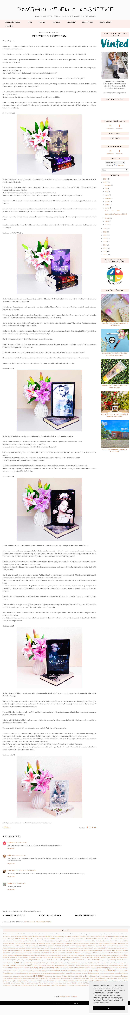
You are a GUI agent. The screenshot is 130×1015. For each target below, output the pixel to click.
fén (23, 946)
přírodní (52, 971)
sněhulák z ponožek (114, 973)
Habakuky (125, 946)
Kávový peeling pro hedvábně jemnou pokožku (114, 415)
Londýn (108, 955)
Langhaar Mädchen (34, 955)
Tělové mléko (97, 978)
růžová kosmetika (33, 973)
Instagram (13, 950)
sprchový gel (87, 976)
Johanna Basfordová (43, 950)
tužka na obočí (75, 981)
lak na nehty (19, 955)
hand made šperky (20, 948)
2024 (104, 182)
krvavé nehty (81, 953)
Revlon (126, 971)
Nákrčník (90, 960)
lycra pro (121, 955)
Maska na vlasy (56, 957)
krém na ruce (73, 952)
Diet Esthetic (22, 943)
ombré (107, 963)
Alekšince (52, 934)
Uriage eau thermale (120, 981)
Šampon (41, 978)
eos (124, 943)
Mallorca (20, 957)
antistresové (96, 934)
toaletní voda (44, 981)
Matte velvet (83, 957)
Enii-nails (120, 943)
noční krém (33, 963)
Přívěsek (69, 971)
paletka (36, 965)
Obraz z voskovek (65, 963)
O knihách (9, 26)
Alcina (47, 934)
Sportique (58, 976)
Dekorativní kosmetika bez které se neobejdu (114, 354)
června (107, 201)
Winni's (35, 985)
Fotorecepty (58, 946)
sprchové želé (78, 976)
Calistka (10, 842)
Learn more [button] (104, 1003)
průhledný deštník (33, 971)
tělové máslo (89, 978)
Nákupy (96, 959)
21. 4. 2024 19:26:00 (29, 870)
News (30, 22)
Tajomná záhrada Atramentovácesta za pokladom (64, 978)
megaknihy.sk (98, 957)
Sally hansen (66, 973)
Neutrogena (10, 963)
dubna (107, 208)
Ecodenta (86, 943)
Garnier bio (94, 946)
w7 (21, 985)
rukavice (25, 973)
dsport (66, 943)
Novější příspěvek (15, 915)
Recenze (42, 22)
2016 (104, 251)
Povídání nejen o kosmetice (65, 10)
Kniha (9, 828)
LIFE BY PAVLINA (15, 870)
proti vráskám (25, 971)
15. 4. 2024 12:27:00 (18, 855)
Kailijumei (69, 950)
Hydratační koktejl (92, 948)
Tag (50, 978)
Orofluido (18, 965)
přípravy (47, 971)
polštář (95, 968)
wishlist (40, 985)
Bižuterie (5, 939)
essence (5, 946)
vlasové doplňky (72, 983)
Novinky (44, 963)
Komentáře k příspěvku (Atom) (37, 922)
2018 (104, 245)
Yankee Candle (50, 985)
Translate (121, 165)
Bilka (103, 936)
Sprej (72, 976)
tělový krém (113, 978)
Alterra (64, 934)
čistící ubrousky (77, 941)
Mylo (68, 960)
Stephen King (106, 976)
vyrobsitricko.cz (7, 985)
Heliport (38, 948)
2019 (104, 242)
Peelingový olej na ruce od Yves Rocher (114, 386)
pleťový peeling (54, 967)
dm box (45, 943)
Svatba (13, 978)
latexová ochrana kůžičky (55, 955)
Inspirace (56, 22)
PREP (120, 968)
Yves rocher (59, 985)
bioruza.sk (121, 936)
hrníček (85, 948)
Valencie (17, 983)
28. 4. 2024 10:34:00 (19, 883)
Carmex (64, 939)
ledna (107, 224)
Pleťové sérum (29, 968)
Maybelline (90, 957)
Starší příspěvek (84, 915)
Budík (47, 939)
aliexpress (59, 934)
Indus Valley (125, 948)
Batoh (84, 936)
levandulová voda (82, 955)
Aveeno (12, 936)
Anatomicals (75, 934)
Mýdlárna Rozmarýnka (57, 960)
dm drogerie (52, 943)
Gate (108, 946)
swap (28, 978)
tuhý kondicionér (58, 981)
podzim (71, 968)
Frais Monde (65, 946)
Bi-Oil (100, 936)
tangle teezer (81, 978)
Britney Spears (41, 939)
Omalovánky (101, 963)
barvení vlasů (79, 936)
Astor (114, 934)
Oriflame (12, 965)
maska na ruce (47, 957)
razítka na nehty (103, 971)
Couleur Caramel (115, 939)
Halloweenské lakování (9, 948)
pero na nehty (112, 965)
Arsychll (110, 934)
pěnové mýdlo (97, 965)
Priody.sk (125, 968)
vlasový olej (81, 983)
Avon (19, 936)
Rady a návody (106, 22)
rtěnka (21, 973)
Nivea (27, 963)
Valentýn (23, 983)
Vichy (64, 983)
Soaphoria (122, 973)
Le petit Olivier (66, 955)
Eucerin (12, 946)
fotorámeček (51, 946)
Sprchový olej (95, 976)
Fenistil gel (27, 946)
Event (16, 946)
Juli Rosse (58, 950)
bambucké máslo (70, 936)
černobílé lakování (14, 941)
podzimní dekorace (79, 968)
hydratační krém (102, 948)
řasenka (47, 973)
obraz (58, 963)
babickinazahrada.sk (27, 936)
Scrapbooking (77, 973)
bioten (126, 936)
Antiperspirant (88, 934)
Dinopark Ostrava (31, 943)
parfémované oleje (62, 965)
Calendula (52, 939)
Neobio (5, 963)
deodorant (5, 943)
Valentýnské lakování (32, 983)
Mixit (19, 960)
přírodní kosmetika (61, 970)
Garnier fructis (102, 946)
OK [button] (109, 1008)
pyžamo (82, 971)
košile (42, 953)
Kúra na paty (98, 953)
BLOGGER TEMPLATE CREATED (63, 1003)
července (108, 198)
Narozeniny (112, 960)
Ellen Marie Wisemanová (102, 943)
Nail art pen (84, 960)
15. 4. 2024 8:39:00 (20, 842)
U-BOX (97, 981)
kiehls (104, 950)
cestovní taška (101, 939)
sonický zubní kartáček (26, 976)
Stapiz (101, 976)
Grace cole (120, 946)
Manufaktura (32, 957)
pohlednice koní (89, 968)
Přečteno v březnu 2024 (112, 211)
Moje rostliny (25, 960)
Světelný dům (18, 978)
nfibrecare (22, 963)
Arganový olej (103, 934)
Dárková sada (95, 941)
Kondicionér (6, 953)
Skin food (106, 973)
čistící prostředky (67, 941)
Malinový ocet (13, 957)
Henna (42, 948)
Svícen (25, 978)
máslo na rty (65, 957)
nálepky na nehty (104, 960)
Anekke (81, 934)
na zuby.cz (73, 960)
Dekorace (112, 941)
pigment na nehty (123, 965)
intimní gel (19, 950)
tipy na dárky (29, 981)
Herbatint (52, 948)
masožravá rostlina (74, 957)
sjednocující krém (98, 973)
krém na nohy (65, 953)
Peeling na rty (80, 965)
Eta (9, 946)
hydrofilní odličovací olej (114, 948)
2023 (104, 228)
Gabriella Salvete (81, 946)
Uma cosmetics (110, 981)
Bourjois (35, 939)
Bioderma (115, 936)
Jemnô (36, 950)
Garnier (89, 946)
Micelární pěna (106, 957)
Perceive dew (104, 965)
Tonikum (51, 981)
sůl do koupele (7, 978)
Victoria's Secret (57, 983)
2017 (104, 248)
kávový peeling (92, 950)
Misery (16, 960)
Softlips (18, 976)
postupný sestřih (114, 968)
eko (94, 943)
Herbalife (47, 948)
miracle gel (10, 960)
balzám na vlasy (59, 936)
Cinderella (108, 939)
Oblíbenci (54, 963)
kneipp (108, 950)
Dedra (101, 941)
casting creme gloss (71, 939)
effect (91, 943)
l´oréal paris (120, 953)
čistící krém (45, 941)
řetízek (52, 973)
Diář (16, 943)
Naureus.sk (120, 960)
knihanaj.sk (119, 950)
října (106, 188)
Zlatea (76, 985)
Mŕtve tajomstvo (42, 960)
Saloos (72, 973)
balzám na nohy (41, 936)
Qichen (86, 971)
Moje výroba (33, 959)
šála (37, 978)
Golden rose (113, 946)
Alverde (69, 934)
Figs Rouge (36, 946)
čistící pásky (51, 941)
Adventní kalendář (16, 934)
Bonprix (29, 938)
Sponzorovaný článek (50, 976)
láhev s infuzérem (10, 955)
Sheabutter (84, 973)
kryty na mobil (91, 953)
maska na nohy (40, 957)
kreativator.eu (56, 953)
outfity (31, 965)
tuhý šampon (67, 981)
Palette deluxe (43, 965)
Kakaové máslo (76, 950)
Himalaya (58, 948)
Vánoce (41, 983)
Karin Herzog (84, 950)
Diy (37, 943)
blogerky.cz (11, 939)
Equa (127, 943)
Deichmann (106, 941)
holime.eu (72, 948)
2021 (104, 235)
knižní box (125, 950)
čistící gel (22, 941)
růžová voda (41, 973)
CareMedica (58, 939)
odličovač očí (87, 963)
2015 (104, 255)
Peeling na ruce (88, 965)
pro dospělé (6, 971)
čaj (8, 941)
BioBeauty (109, 936)
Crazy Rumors (124, 939)
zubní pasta (81, 985)
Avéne (16, 936)
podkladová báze (64, 968)
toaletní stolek (37, 981)
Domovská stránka (12, 22)
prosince (107, 185)
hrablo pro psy (79, 948)
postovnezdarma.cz (103, 967)
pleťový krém (38, 967)
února (107, 221)
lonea (112, 955)
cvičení (5, 941)
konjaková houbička (16, 953)
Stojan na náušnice (116, 976)
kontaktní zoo (24, 953)
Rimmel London (8, 973)
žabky (86, 985)
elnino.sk (113, 943)
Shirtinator (91, 973)
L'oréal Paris (113, 953)
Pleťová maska (12, 967)
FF (31, 946)
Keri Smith (99, 950)
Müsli (48, 960)
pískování (5, 968)
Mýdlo (65, 960)
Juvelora (63, 950)
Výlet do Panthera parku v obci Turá (114, 450)
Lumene (116, 955)
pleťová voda (21, 968)
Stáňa (9, 855)
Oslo (22, 965)
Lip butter (89, 955)
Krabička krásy (48, 953)
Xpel (44, 985)
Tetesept (16, 981)
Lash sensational (43, 955)
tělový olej (121, 978)
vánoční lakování (48, 983)
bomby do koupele (20, 939)
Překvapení (41, 971)
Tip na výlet (22, 981)
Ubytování (103, 981)
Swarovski (32, 978)
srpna (107, 195)
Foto (40, 946)
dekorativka (118, 941)
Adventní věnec (27, 934)
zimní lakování (70, 985)
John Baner (52, 950)
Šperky (46, 978)
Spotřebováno (66, 976)
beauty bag (95, 936)
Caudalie (83, 939)
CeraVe (88, 939)
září (106, 191)
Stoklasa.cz (124, 976)
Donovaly (58, 943)
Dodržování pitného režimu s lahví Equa (115, 324)
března (107, 218)
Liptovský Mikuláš (101, 955)
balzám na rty (50, 936)
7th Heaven (6, 934)
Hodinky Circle (65, 948)
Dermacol (11, 943)
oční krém (74, 963)
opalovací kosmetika (115, 963)
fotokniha (44, 946)
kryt (86, 953)
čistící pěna (58, 941)
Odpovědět (11, 848)
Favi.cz (20, 946)
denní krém (125, 941)
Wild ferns (29, 985)
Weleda (24, 985)
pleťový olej (45, 968)
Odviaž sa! (94, 963)
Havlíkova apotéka (31, 948)
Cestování (71, 22)
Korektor (37, 953)
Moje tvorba (87, 22)
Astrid (118, 934)
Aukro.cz (123, 934)
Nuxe (48, 963)
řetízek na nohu (58, 973)
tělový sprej (11, 981)
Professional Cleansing (15, 971)
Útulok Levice (10, 983)
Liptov (94, 955)
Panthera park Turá (52, 965)
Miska (10, 883)
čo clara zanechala (87, 941)
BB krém (89, 936)
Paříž (73, 965)
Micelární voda (115, 957)
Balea (34, 936)
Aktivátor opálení (36, 934)
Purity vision (76, 971)
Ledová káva (74, 955)
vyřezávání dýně (16, 985)
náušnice (126, 960)
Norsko (40, 963)
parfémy (70, 965)
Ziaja (64, 985)
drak (63, 943)
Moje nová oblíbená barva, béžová (116, 214)
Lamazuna (26, 955)
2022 (104, 232)
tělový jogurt (105, 978)
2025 (104, 179)
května (107, 205)
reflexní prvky (120, 971)
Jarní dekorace (27, 950)
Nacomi (78, 960)
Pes (117, 965)
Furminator (73, 946)
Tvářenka (82, 981)
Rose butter (16, 973)
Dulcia (70, 943)
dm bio (41, 943)
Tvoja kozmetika (89, 981)
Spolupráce (38, 975)
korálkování (32, 953)
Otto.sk (26, 965)
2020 (104, 238)
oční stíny (80, 963)
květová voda (105, 953)
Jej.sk (32, 950)
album (43, 934)
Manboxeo (25, 957)
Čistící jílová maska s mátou (33, 941)
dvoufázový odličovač (78, 943)
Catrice (79, 939)
